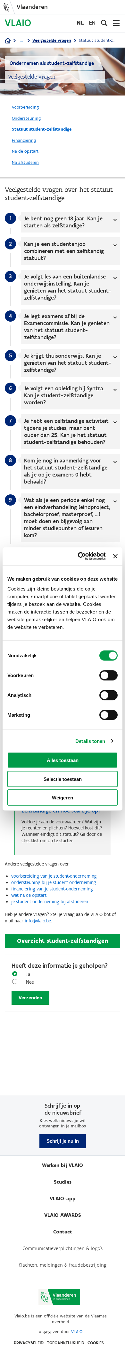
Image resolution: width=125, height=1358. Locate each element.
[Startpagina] (8, 41)
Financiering (24, 140)
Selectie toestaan (63, 779)
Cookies (96, 1343)
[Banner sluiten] (115, 556)
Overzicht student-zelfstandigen (62, 940)
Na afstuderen (25, 162)
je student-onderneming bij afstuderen (49, 901)
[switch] (108, 675)
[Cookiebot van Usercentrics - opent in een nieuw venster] (79, 556)
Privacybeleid (29, 1343)
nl (80, 22)
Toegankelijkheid (65, 1343)
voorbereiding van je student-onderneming (54, 876)
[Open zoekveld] (104, 23)
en (92, 22)
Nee (30, 982)
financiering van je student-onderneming (52, 889)
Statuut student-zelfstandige (41, 129)
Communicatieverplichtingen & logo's (62, 1248)
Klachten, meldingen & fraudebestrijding (62, 1265)
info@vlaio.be (38, 921)
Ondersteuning (26, 118)
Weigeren (62, 797)
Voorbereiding (25, 107)
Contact (62, 1232)
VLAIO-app (63, 1198)
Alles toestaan (63, 760)
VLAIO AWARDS (62, 1215)
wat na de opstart (28, 895)
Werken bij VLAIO (62, 1165)
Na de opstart (25, 151)
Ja (28, 974)
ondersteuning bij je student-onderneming (53, 882)
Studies (62, 1182)
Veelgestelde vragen (51, 40)
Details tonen (90, 741)
